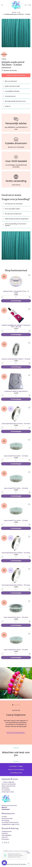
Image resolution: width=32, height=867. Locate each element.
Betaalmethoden (7, 818)
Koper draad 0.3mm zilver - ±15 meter (16, 617)
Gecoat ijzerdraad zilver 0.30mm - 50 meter (16, 585)
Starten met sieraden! (9, 784)
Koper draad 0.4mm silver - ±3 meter (16, 456)
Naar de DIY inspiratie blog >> (16, 732)
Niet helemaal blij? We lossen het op (15, 101)
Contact (4, 817)
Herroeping (5, 820)
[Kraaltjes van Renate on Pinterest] (6, 843)
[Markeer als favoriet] (29, 275)
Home (14, 12)
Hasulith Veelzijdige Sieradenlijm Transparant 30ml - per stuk (16, 325)
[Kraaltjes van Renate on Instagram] (4, 843)
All (19, 12)
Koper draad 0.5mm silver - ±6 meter (16, 488)
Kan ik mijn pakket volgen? (12, 209)
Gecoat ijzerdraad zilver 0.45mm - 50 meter (16, 423)
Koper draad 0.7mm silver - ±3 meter (16, 520)
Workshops (5, 788)
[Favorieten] (28, 5)
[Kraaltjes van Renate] (16, 5)
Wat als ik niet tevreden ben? (13, 214)
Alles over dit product (11, 81)
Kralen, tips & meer (8, 792)
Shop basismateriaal (16, 270)
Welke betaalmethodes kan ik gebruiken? (17, 219)
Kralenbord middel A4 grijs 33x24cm (16, 391)
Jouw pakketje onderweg (12, 91)
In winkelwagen (16, 301)
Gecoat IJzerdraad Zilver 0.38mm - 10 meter (16, 359)
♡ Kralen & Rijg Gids (8, 782)
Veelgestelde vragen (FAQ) (10, 824)
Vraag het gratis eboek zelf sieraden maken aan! (16, 864)
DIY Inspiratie (6, 790)
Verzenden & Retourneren (10, 822)
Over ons (4, 837)
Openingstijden (6, 835)
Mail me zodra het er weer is (16, 75)
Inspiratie (5, 833)
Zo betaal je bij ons (10, 96)
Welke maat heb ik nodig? (12, 86)
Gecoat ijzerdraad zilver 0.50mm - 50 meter (16, 552)
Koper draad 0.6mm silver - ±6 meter (16, 649)
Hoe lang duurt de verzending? (13, 204)
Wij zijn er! (8, 106)
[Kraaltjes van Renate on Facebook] (2, 843)
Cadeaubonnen (7, 831)
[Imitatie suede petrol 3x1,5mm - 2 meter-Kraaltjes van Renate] (16, 33)
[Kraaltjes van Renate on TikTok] (8, 843)
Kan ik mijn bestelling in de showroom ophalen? (15, 224)
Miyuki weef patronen (9, 786)
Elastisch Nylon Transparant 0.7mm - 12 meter (16, 292)
